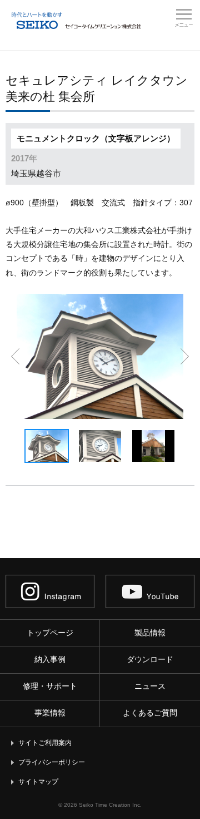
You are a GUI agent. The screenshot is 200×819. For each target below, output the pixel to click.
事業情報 (50, 712)
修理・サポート (50, 686)
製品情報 (150, 632)
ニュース (150, 686)
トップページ (50, 632)
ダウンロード (150, 659)
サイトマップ (38, 782)
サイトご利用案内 (45, 743)
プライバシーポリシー (51, 762)
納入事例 (50, 659)
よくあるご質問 (150, 712)
